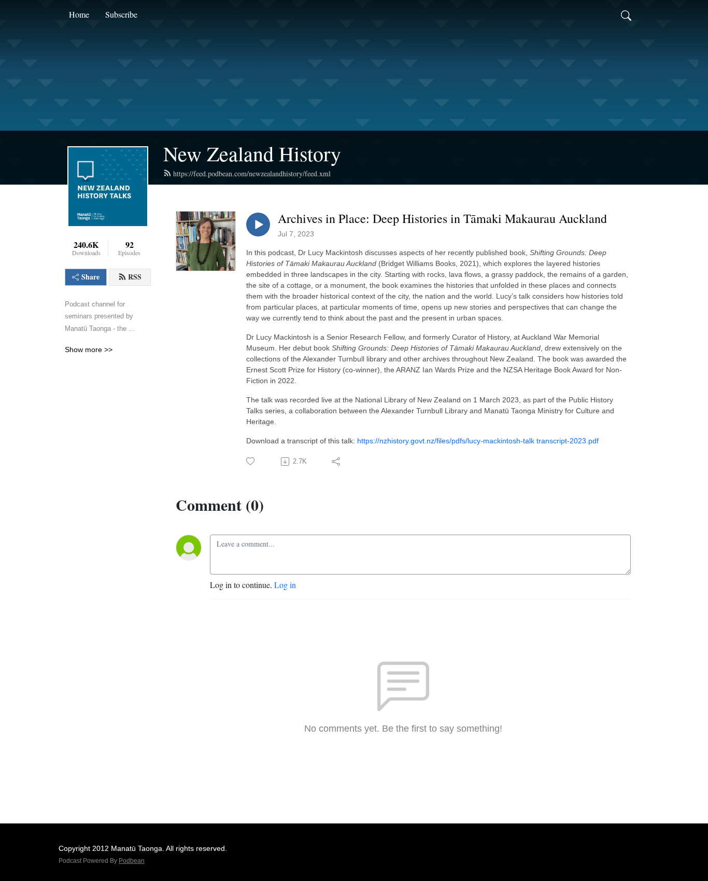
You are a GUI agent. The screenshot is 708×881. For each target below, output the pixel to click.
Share (90, 276)
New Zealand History (252, 153)
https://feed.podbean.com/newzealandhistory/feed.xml (252, 173)
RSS (134, 276)
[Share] (337, 461)
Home (79, 14)
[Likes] (251, 461)
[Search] (626, 14)
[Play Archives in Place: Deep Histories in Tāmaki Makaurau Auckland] (258, 224)
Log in (285, 584)
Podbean (132, 860)
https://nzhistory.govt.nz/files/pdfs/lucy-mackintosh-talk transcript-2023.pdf (478, 441)
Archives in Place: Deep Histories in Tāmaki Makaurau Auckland (442, 218)
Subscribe (121, 14)
